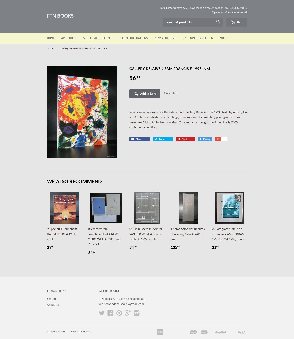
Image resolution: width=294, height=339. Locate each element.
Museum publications (132, 38)
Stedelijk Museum (96, 38)
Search (51, 299)
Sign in (216, 12)
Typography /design (198, 38)
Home (51, 38)
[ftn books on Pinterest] (119, 314)
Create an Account (236, 12)
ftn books (60, 16)
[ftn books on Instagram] (137, 314)
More (223, 38)
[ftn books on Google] (128, 314)
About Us (53, 305)
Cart (239, 22)
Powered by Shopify (80, 331)
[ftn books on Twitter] (102, 314)
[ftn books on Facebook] (110, 314)
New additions (165, 38)
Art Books (68, 38)
